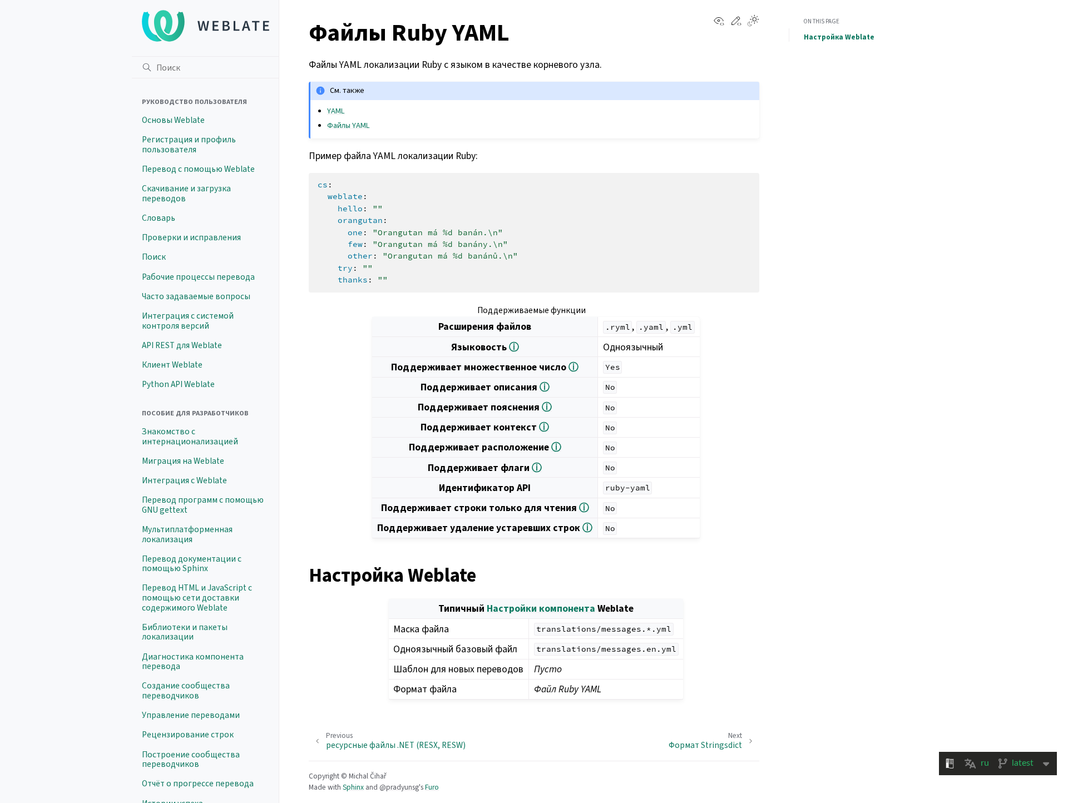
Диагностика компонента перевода (193, 661)
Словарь (158, 218)
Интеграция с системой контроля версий (188, 320)
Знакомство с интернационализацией (190, 436)
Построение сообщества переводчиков (191, 759)
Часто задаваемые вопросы (196, 296)
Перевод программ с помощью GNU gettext (203, 504)
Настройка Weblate (839, 37)
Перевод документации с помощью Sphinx (191, 563)
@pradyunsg (399, 787)
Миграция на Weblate (183, 461)
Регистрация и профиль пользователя (189, 144)
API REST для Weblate (182, 345)
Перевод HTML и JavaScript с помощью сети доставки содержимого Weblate (197, 597)
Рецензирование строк (188, 734)
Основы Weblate (173, 120)
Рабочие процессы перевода (198, 276)
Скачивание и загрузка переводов (186, 193)
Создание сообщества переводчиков (186, 690)
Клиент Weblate (172, 364)
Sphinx (353, 787)
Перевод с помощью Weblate (198, 169)
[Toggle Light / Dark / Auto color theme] (753, 21)
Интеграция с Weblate (184, 480)
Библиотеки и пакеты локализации (185, 632)
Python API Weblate (178, 384)
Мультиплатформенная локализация (187, 534)
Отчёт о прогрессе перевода (198, 783)
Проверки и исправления (191, 237)
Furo (432, 787)
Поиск (154, 256)
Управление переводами (191, 715)
